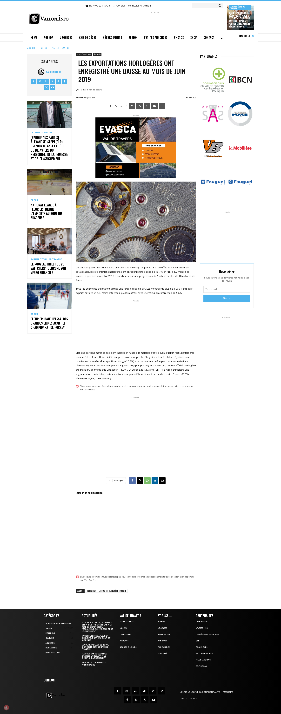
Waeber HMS (202, 628)
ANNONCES (162, 641)
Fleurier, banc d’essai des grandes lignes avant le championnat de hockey (49, 323)
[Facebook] (33, 81)
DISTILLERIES (125, 634)
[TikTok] (58, 81)
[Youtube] (52, 87)
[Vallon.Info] (42, 71)
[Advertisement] (154, 21)
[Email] (162, 106)
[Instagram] (40, 81)
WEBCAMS (124, 641)
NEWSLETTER (164, 634)
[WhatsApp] (147, 106)
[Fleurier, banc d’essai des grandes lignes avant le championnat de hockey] (49, 296)
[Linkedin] (46, 81)
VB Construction (204, 654)
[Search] (220, 5)
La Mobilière (202, 622)
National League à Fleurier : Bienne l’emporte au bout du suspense (46, 211)
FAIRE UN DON (164, 647)
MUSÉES (123, 628)
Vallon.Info (53, 72)
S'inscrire (227, 298)
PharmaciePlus (203, 660)
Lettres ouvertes (42, 133)
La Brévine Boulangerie (207, 634)
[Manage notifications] (6, 707)
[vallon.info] (54, 18)
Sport (34, 200)
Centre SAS (201, 666)
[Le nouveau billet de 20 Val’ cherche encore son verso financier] (49, 241)
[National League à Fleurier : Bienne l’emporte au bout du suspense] (49, 182)
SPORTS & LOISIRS (128, 647)
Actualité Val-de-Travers (237, 7)
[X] (46, 87)
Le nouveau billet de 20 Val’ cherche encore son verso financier (48, 268)
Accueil (31, 47)
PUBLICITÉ (162, 654)
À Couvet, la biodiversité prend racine (94, 664)
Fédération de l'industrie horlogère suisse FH (106, 591)
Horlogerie (97, 54)
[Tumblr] (64, 81)
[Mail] (144, 690)
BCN (198, 641)
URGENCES (162, 628)
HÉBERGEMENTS (127, 622)
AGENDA (161, 622)
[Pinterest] (52, 81)
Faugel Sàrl (201, 647)
